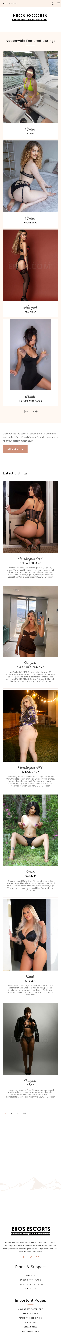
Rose (30, 1085)
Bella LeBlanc (30, 563)
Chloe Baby (30, 771)
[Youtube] (37, 1257)
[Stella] (30, 935)
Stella (30, 980)
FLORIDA (30, 311)
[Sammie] (30, 830)
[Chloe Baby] (30, 726)
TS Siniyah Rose (30, 400)
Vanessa (30, 222)
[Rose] (30, 1039)
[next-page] (35, 411)
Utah (30, 872)
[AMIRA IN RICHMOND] (30, 621)
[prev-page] (25, 411)
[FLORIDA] (30, 265)
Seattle (30, 396)
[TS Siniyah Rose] (30, 354)
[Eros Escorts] (30, 18)
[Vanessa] (30, 176)
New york (30, 307)
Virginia (30, 663)
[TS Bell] (30, 87)
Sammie (30, 876)
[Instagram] (30, 1257)
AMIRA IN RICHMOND (31, 667)
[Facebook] (23, 1257)
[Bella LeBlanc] (30, 517)
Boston (30, 129)
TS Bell (30, 133)
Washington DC (30, 559)
